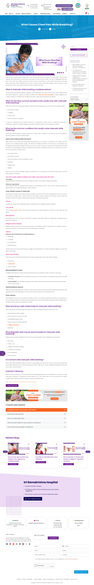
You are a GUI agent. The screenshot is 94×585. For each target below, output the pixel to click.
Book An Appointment (78, 55)
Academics (64, 13)
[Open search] (88, 13)
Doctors (18, 13)
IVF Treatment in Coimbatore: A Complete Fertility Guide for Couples (79, 71)
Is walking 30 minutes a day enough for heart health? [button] (21, 410)
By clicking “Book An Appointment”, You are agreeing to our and (57, 559)
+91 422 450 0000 (34, 6)
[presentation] (5, 452)
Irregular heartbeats (13, 325)
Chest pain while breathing (45, 95)
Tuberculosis (11, 264)
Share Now (11, 385)
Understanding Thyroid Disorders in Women (78, 85)
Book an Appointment (64, 5)
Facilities (35, 13)
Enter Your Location (39, 535)
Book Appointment (34, 499)
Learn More (13, 464)
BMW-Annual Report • (49, 579)
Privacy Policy (70, 559)
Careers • (19, 579)
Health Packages (56, 13)
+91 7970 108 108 (34, 8)
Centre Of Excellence (26, 13)
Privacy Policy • (59, 579)
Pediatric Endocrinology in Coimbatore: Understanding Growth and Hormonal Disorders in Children (79, 79)
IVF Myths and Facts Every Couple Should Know (79, 89)
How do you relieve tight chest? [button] (15, 418)
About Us (11, 13)
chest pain (10, 382)
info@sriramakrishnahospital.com (36, 523)
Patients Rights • (38, 579)
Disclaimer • (67, 579)
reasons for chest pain (31, 382)
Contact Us (72, 13)
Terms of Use (73, 579)
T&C (77, 559)
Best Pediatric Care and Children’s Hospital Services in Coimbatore (78, 66)
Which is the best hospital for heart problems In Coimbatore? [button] (24, 422)
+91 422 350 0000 (34, 4)
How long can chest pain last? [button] (15, 414)
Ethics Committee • (28, 579)
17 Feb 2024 (45, 29)
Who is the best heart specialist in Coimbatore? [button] (20, 427)
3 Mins (53, 29)
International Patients (45, 13)
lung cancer (14, 210)
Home (6, 13)
